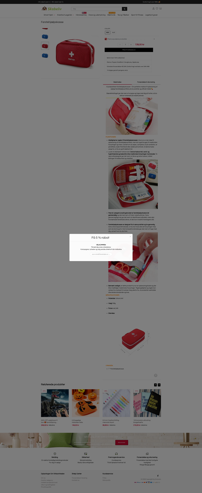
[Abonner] (109, 254)
